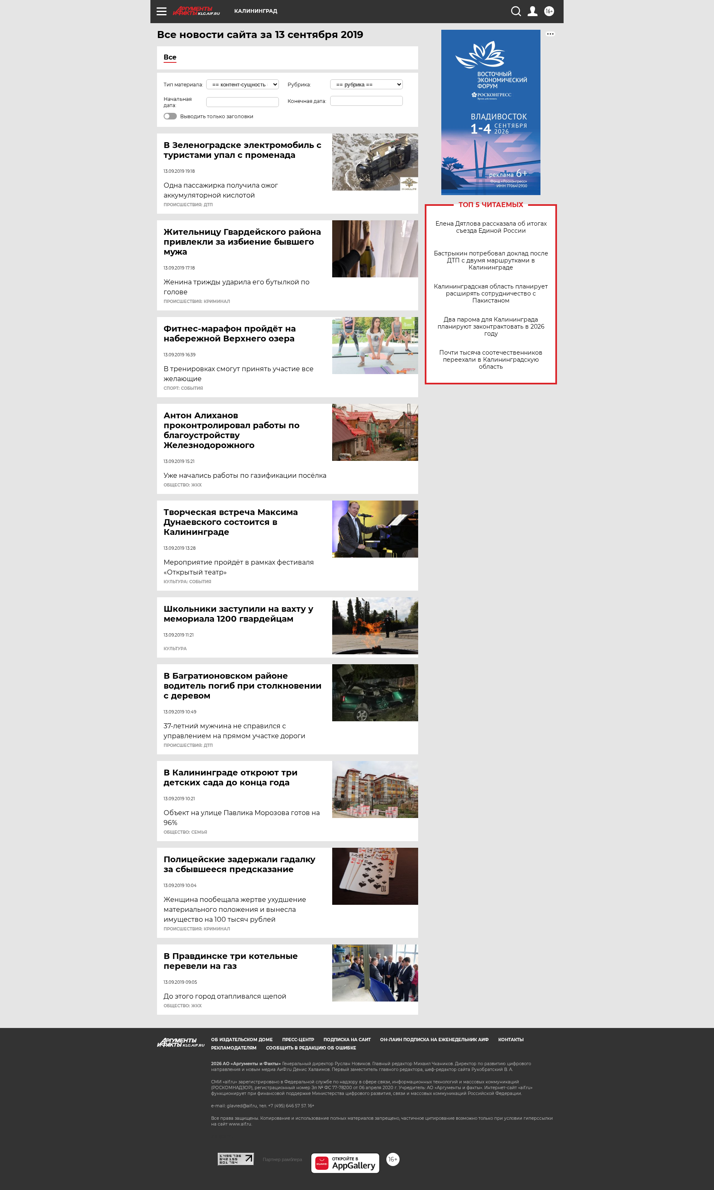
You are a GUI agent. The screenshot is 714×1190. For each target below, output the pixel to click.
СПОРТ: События (183, 388)
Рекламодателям (234, 1048)
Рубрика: (299, 84)
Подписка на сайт (347, 1039)
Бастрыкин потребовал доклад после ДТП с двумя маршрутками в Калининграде (491, 260)
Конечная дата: (307, 101)
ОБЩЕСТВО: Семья (185, 832)
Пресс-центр (298, 1039)
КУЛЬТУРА (175, 649)
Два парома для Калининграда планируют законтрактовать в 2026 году (491, 326)
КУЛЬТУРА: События (187, 582)
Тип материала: (183, 84)
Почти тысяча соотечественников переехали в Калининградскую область (491, 359)
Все (170, 57)
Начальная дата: (178, 102)
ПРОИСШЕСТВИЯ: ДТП (188, 205)
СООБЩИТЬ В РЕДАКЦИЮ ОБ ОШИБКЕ (311, 1048)
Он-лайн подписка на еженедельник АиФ (434, 1039)
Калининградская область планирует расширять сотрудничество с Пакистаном (491, 293)
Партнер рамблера (282, 1159)
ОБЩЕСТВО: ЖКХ (183, 485)
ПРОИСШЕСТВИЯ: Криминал (197, 302)
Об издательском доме (242, 1039)
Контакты (511, 1039)
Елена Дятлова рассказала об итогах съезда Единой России (491, 227)
